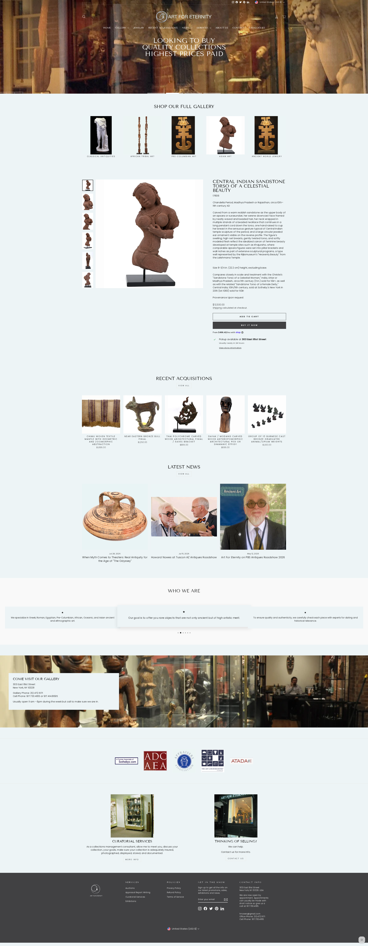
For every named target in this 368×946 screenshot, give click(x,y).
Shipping (217, 308)
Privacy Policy (174, 888)
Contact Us (236, 858)
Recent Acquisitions (163, 27)
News (186, 27)
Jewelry (138, 27)
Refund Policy (174, 892)
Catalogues (257, 27)
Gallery (121, 27)
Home (107, 27)
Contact (238, 27)
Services (203, 27)
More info (132, 859)
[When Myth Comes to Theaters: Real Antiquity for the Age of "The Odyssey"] (115, 517)
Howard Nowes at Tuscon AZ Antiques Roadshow (184, 557)
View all (184, 385)
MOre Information (183, 84)
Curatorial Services (135, 897)
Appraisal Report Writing (137, 892)
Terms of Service (175, 897)
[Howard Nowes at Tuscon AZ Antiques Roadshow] (184, 517)
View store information (230, 348)
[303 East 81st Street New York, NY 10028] (184, 691)
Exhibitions (130, 901)
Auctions (130, 888)
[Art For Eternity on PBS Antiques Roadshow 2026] (253, 517)
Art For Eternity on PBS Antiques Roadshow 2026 (253, 557)
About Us (221, 27)
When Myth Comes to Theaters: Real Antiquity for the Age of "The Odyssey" (114, 559)
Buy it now (249, 325)
